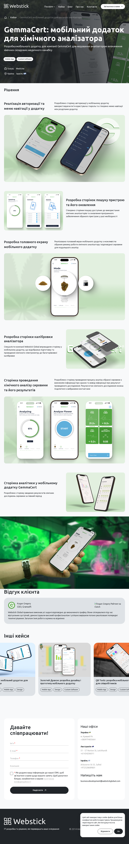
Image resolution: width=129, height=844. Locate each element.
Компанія (14, 766)
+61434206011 (87, 753)
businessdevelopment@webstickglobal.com (100, 781)
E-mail (13, 751)
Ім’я (12, 743)
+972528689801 (88, 767)
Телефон (15, 758)
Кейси (13, 17)
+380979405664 (88, 739)
